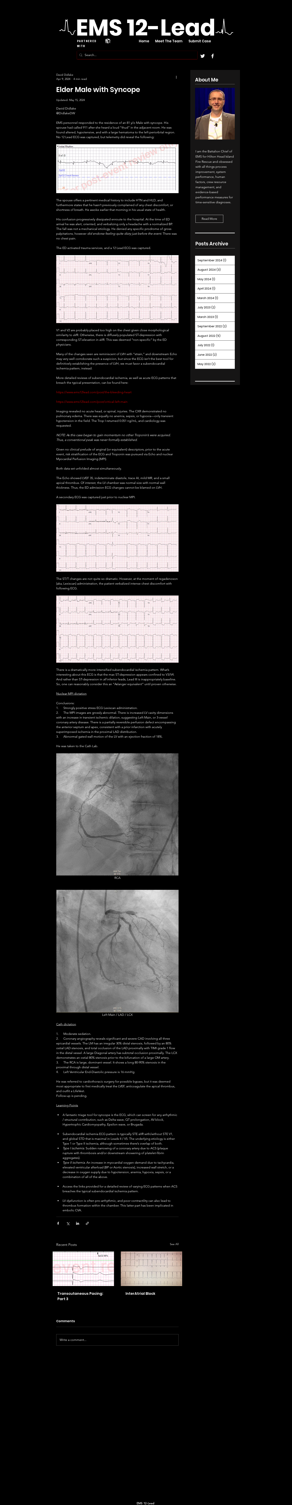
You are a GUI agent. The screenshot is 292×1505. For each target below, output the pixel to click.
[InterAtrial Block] (151, 1268)
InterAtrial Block (140, 1293)
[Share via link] (87, 1223)
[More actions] (176, 77)
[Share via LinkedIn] (77, 1223)
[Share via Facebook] (58, 1223)
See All (174, 1244)
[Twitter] (203, 56)
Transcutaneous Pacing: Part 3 (80, 1296)
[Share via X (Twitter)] (68, 1223)
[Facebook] (213, 56)
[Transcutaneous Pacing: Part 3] (83, 1268)
